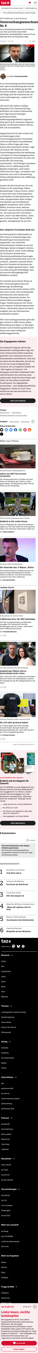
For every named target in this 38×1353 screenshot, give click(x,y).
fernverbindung (7, 1129)
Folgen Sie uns (6, 946)
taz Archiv (5, 1246)
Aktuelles (4, 1048)
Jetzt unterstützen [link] (18, 401)
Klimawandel (6, 1032)
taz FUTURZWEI (7, 1236)
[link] (12, 8)
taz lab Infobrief (7, 1180)
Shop (3, 1272)
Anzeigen (4, 1278)
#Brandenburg (16, 413)
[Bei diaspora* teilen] (25, 429)
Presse (3, 1068)
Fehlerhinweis (25, 422)
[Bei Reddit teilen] (29, 429)
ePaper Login (6, 1303)
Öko (2, 966)
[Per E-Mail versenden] (1, 429)
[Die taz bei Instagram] (23, 947)
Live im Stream (6, 1205)
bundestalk (5, 1124)
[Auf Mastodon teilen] (6, 429)
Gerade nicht (27, 1307)
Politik (3, 961)
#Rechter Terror (5, 413)
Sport (3, 982)
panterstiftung (6, 1104)
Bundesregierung (7, 1017)
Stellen (3, 1063)
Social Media (6, 1022)
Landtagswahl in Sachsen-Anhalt (13, 1012)
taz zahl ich (5, 1093)
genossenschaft (7, 1088)
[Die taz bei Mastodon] (13, 947)
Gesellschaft (6, 971)
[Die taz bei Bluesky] (18, 947)
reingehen (5, 1149)
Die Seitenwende (7, 1058)
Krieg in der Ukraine (8, 1027)
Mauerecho (5, 1139)
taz (6, 941)
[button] (35, 3)
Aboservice (5, 1298)
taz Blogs (4, 1231)
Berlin (3, 987)
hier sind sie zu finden (10, 855)
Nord (3, 992)
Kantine (4, 1267)
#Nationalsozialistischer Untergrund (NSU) (13, 415)
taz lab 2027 (5, 1216)
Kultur (3, 977)
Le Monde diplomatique (10, 1241)
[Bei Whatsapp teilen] (20, 429)
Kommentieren (14, 422)
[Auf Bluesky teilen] (11, 429)
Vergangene (5, 1210)
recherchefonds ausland (10, 1099)
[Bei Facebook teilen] (15, 429)
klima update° (6, 1134)
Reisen (3, 1262)
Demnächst (5, 1195)
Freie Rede (5, 1144)
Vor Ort (4, 1200)
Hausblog (5, 1053)
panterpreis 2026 (7, 1109)
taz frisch (4, 1170)
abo (2, 1083)
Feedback (5, 1293)
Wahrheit (4, 997)
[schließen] (35, 1307)
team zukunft (6, 1165)
